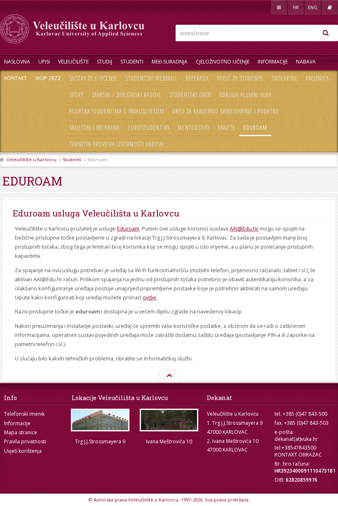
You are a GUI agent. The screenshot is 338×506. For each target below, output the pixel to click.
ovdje (149, 297)
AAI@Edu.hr (244, 228)
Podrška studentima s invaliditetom (116, 111)
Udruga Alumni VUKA (245, 95)
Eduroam (255, 128)
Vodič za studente (240, 78)
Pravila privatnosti (25, 441)
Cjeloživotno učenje (222, 61)
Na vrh (169, 375)
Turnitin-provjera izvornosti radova (116, 144)
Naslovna (17, 61)
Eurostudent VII (148, 128)
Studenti (131, 61)
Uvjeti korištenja (23, 450)
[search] (325, 33)
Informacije (273, 61)
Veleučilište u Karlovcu (31, 159)
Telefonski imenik (24, 413)
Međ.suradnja (170, 61)
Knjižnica (317, 78)
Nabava (306, 61)
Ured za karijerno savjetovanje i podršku (225, 111)
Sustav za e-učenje (93, 78)
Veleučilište (73, 61)
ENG (312, 7)
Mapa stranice (20, 432)
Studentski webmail (151, 78)
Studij (104, 61)
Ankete (226, 128)
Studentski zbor (190, 95)
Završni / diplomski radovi (126, 95)
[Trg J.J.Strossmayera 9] (100, 420)
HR (296, 7)
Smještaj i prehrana (94, 128)
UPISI (44, 61)
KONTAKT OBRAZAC (298, 454)
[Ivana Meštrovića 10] (168, 420)
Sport (76, 95)
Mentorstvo (193, 128)
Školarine (285, 78)
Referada (197, 78)
